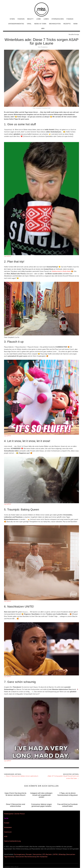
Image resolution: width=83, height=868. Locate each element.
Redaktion (44, 47)
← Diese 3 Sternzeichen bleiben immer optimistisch (21, 776)
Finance (70, 19)
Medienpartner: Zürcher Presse (14, 814)
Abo (43, 28)
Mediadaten (8, 827)
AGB (5, 836)
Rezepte (67, 24)
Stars (12, 19)
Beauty (30, 19)
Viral (29, 24)
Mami (75, 24)
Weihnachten (55, 24)
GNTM (55, 854)
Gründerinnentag (16, 24)
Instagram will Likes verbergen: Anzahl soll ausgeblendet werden (41, 795)
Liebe (38, 19)
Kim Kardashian (42, 856)
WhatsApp (62, 854)
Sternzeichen (58, 19)
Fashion (21, 19)
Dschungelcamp (19, 854)
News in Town (40, 24)
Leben (46, 19)
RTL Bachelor (47, 854)
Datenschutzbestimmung (12, 841)
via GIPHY (7, 256)
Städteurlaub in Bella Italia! (61, 271)
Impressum (8, 832)
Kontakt (6, 823)
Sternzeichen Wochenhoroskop (25, 856)
